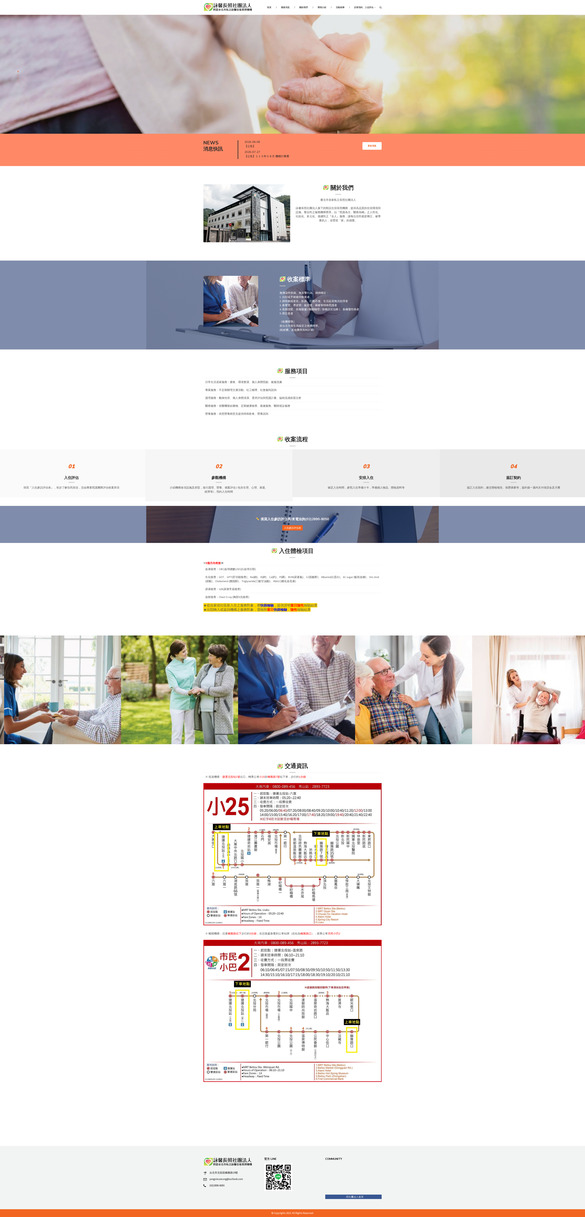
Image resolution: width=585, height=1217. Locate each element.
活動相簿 (340, 7)
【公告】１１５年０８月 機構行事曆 (267, 156)
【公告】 (250, 146)
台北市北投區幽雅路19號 (223, 1172)
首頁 (269, 7)
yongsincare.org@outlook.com (226, 1179)
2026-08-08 (252, 142)
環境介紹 (322, 7)
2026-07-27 (252, 152)
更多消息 (372, 145)
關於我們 (303, 7)
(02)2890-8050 (216, 1185)
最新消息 (285, 7)
